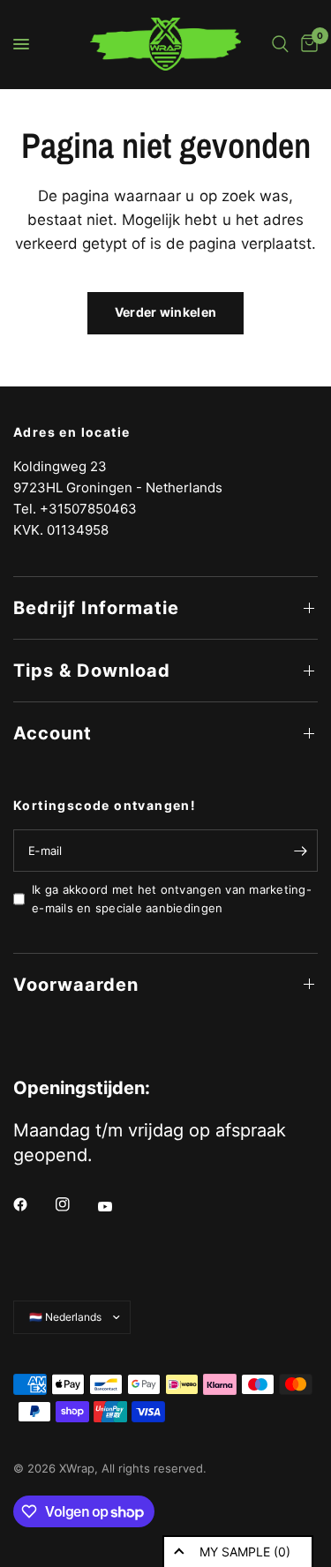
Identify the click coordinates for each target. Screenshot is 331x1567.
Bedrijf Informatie (96, 608)
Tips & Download (91, 670)
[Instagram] (75, 1204)
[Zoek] (280, 44)
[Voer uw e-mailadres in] (300, 850)
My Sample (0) (244, 1551)
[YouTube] (117, 1206)
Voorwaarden (76, 984)
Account (52, 733)
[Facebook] (32, 1204)
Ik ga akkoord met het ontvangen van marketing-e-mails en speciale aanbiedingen (172, 898)
